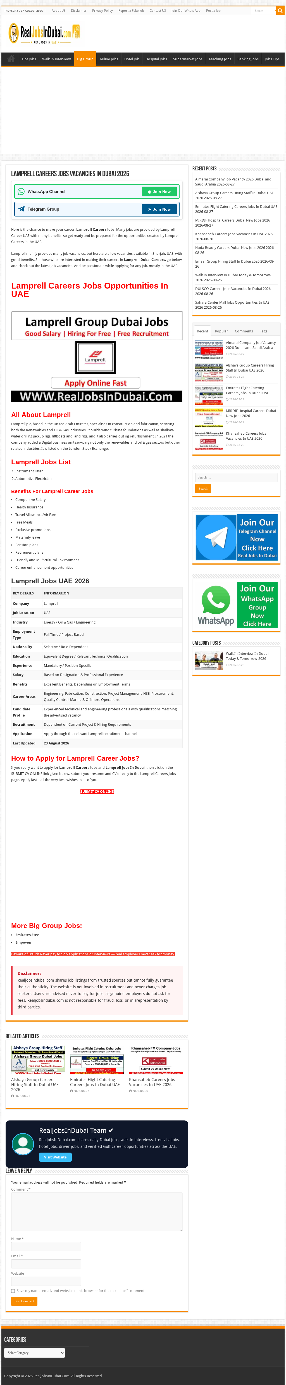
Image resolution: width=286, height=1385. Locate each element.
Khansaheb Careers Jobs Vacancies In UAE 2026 (152, 1082)
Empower (23, 942)
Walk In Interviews (57, 59)
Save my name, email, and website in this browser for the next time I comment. (81, 1291)
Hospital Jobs (156, 59)
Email (17, 1256)
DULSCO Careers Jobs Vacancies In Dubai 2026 (233, 289)
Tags (263, 331)
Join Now (159, 191)
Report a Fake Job (131, 11)
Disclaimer (79, 11)
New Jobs (11, 58)
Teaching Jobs (220, 59)
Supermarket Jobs (187, 59)
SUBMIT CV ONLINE (97, 791)
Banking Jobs (248, 59)
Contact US (158, 11)
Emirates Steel (27, 935)
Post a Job (213, 11)
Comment (20, 1189)
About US (58, 11)
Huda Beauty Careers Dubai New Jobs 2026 (230, 248)
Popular (221, 331)
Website (17, 1273)
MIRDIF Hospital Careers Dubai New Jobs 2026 (232, 220)
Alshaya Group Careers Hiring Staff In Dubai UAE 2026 (35, 1084)
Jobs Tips (272, 59)
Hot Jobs (29, 59)
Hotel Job (131, 59)
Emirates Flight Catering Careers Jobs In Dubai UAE (95, 1082)
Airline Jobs (109, 59)
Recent (202, 331)
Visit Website (55, 1157)
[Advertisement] (143, 112)
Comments (244, 331)
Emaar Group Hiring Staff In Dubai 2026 (227, 261)
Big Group (85, 59)
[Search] (280, 10)
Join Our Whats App (186, 11)
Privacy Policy (102, 11)
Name (17, 1239)
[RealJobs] (45, 32)
